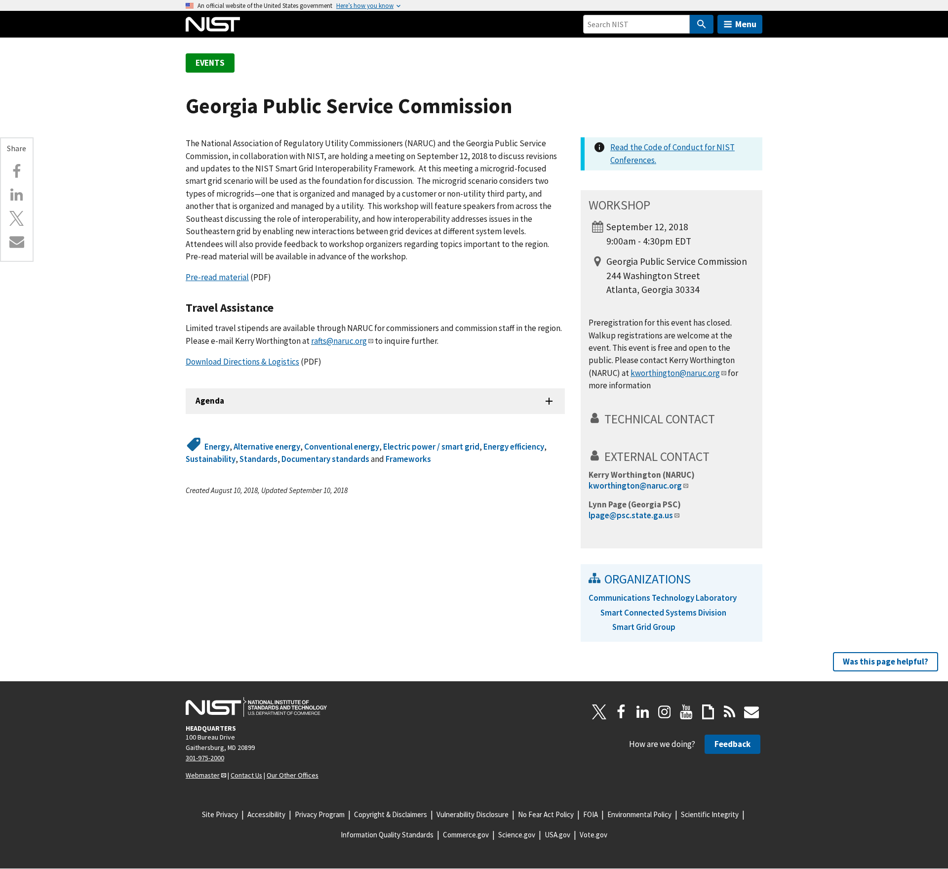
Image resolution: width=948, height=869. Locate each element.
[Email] (17, 241)
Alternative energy (267, 446)
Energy (217, 446)
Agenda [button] (210, 400)
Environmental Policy (639, 814)
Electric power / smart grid (431, 446)
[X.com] (17, 218)
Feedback (732, 744)
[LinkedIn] (643, 712)
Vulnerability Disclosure (472, 814)
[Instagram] (664, 712)
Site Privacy (220, 814)
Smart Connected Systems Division (663, 612)
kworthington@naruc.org (675, 373)
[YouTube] (686, 712)
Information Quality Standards (387, 834)
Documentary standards (325, 459)
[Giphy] (708, 712)
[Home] (213, 24)
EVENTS (210, 62)
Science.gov (516, 834)
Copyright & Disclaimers (390, 814)
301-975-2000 (205, 757)
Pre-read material (217, 277)
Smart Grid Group (643, 626)
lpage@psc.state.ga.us (631, 515)
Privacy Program (320, 814)
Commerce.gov (466, 834)
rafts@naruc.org (339, 340)
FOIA (590, 814)
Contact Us (246, 775)
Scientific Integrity (710, 814)
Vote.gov (593, 834)
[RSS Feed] (730, 712)
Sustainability (211, 459)
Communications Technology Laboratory (663, 597)
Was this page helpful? (885, 661)
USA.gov (557, 834)
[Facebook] (17, 171)
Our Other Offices (292, 775)
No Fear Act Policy (546, 814)
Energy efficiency (513, 446)
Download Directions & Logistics (242, 361)
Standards (258, 459)
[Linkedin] (17, 195)
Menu (745, 24)
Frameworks (408, 459)
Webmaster (203, 775)
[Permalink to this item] (280, 307)
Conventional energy (341, 446)
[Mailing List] (751, 712)
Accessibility (266, 814)
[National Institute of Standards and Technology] (256, 707)
